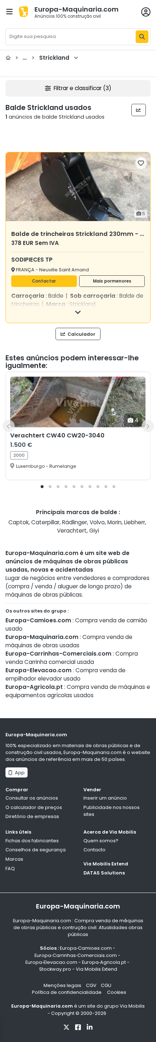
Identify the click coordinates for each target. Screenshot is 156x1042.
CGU (106, 985)
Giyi (94, 530)
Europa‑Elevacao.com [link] (51, 962)
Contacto (94, 850)
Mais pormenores (112, 281)
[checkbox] (141, 163)
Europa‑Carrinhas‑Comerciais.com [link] (75, 955)
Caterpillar (45, 522)
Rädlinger (74, 522)
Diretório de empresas (32, 816)
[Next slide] (147, 426)
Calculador (80, 334)
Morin (114, 522)
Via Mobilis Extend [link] (96, 969)
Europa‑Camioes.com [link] (86, 948)
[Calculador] (138, 110)
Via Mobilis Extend (105, 864)
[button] (42, 487)
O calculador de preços (33, 807)
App (19, 773)
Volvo (97, 522)
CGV (91, 985)
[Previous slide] (8, 426)
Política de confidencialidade (67, 992)
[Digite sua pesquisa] (142, 36)
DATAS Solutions (104, 873)
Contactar (44, 281)
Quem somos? (100, 841)
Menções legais (62, 985)
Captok (18, 522)
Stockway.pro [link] (55, 969)
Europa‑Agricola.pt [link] (104, 962)
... (42, 58)
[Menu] (9, 11)
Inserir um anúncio (105, 798)
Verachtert (72, 530)
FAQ (10, 868)
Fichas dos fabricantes (32, 841)
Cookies (116, 992)
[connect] (145, 12)
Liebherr (134, 522)
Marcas (14, 859)
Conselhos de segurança (35, 850)
